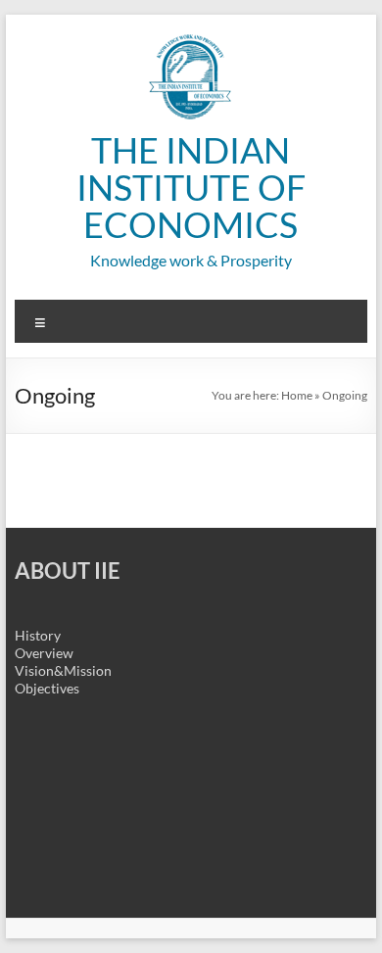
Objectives (47, 688)
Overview (44, 652)
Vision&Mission (63, 670)
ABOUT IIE (67, 570)
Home (296, 395)
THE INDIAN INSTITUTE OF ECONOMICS (191, 187)
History (38, 635)
